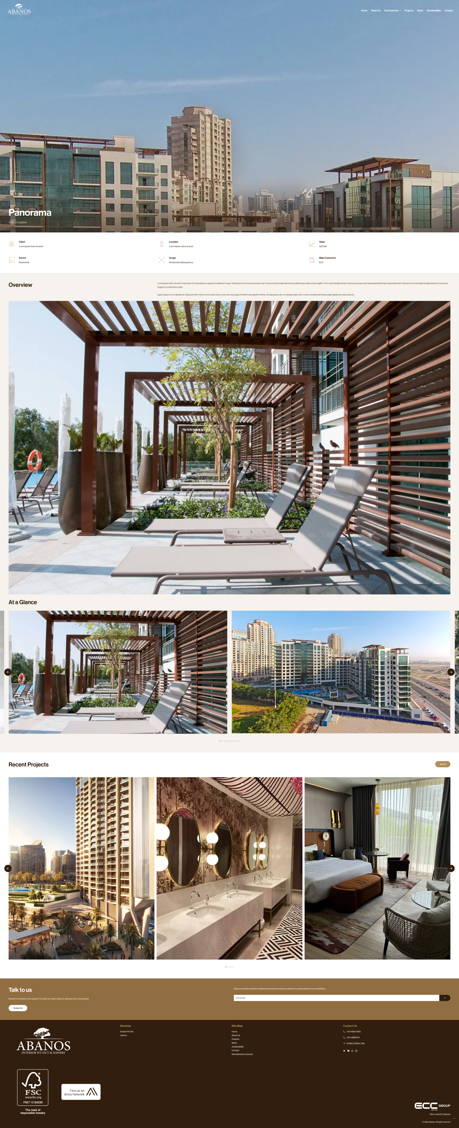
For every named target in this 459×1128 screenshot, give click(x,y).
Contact (449, 10)
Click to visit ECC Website (440, 1114)
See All (443, 764)
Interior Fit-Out (127, 1031)
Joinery (123, 1035)
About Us (376, 10)
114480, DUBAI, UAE (355, 1043)
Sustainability (434, 10)
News (420, 10)
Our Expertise (391, 10)
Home (364, 10)
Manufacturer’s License (242, 1054)
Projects (409, 10)
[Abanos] (19, 10)
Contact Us (17, 1008)
